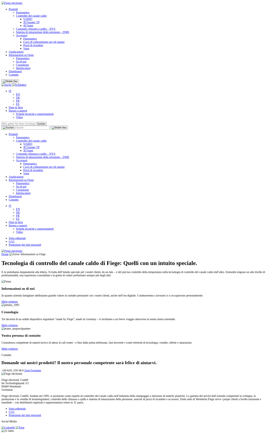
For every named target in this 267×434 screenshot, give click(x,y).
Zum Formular (32, 370)
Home (5, 254)
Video (19, 117)
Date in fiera (16, 107)
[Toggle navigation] (10, 81)
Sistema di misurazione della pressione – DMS (42, 32)
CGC (12, 241)
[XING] (20, 427)
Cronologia (22, 64)
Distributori (15, 71)
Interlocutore (23, 68)
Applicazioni (16, 51)
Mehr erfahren (9, 301)
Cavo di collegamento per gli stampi (43, 41)
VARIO (27, 19)
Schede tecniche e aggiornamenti (35, 114)
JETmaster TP (31, 22)
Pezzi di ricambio (33, 45)
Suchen (41, 123)
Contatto (14, 74)
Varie (26, 48)
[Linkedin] (8, 427)
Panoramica (22, 12)
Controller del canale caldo (31, 15)
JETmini (28, 25)
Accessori (21, 35)
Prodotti (13, 9)
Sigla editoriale (17, 238)
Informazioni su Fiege (21, 55)
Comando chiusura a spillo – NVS (35, 28)
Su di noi (21, 61)
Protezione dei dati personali (25, 244)
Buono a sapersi (18, 110)
